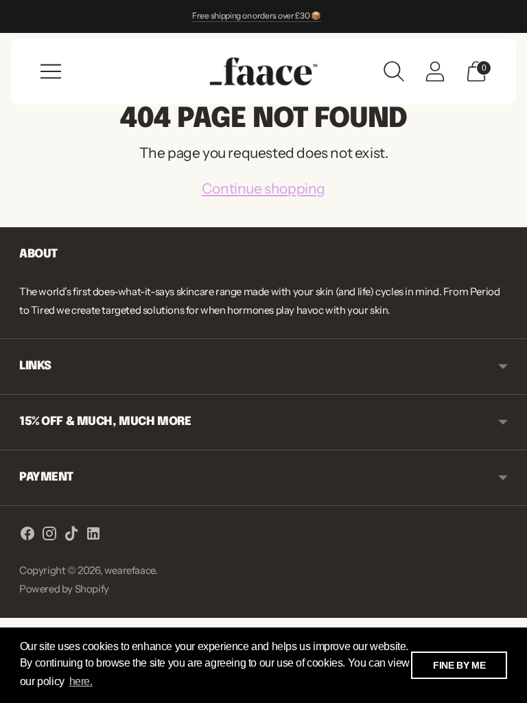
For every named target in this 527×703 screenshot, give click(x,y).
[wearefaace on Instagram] (49, 535)
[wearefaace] (263, 71)
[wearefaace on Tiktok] (71, 535)
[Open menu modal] (51, 71)
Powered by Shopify (64, 588)
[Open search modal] (394, 71)
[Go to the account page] (435, 71)
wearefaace (129, 570)
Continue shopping (263, 188)
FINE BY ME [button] (459, 665)
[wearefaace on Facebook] (27, 535)
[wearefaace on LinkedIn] (93, 535)
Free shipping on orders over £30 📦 (256, 15)
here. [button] (81, 681)
